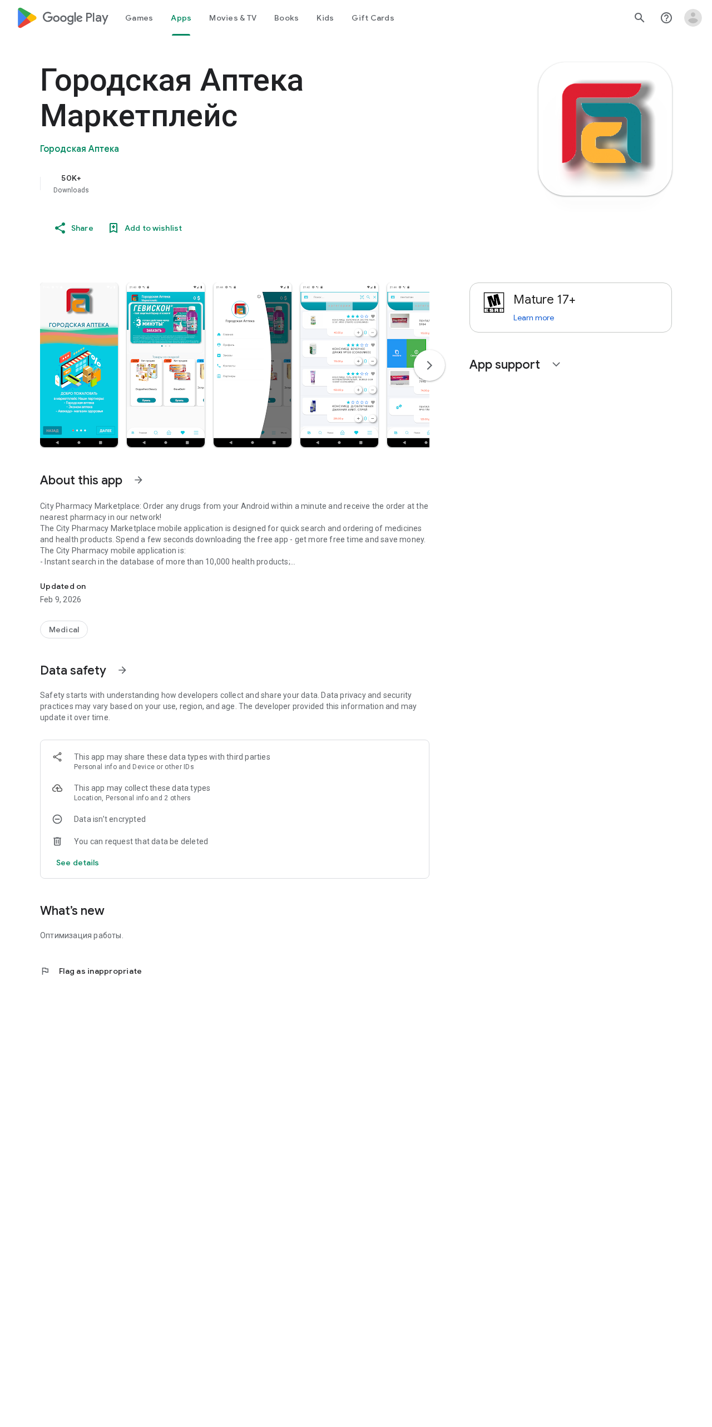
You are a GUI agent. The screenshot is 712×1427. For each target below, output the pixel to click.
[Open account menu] (693, 17)
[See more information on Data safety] (122, 670)
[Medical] (64, 629)
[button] (79, 365)
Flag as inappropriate (91, 971)
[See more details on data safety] (78, 862)
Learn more (533, 318)
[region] (262, 183)
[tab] (139, 18)
